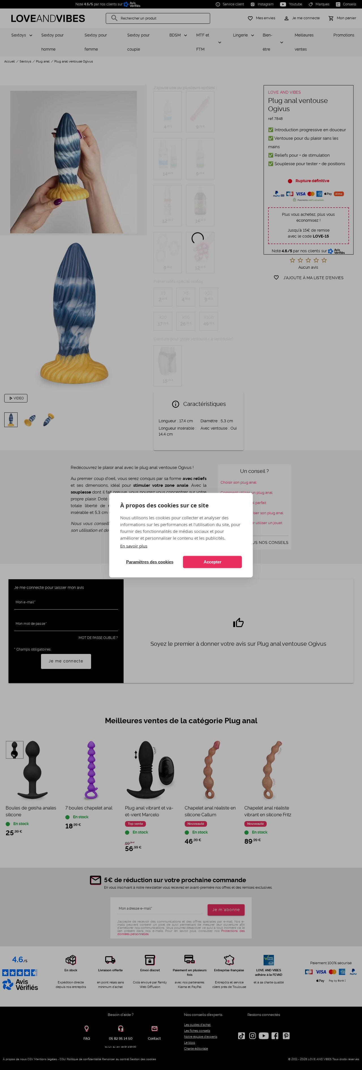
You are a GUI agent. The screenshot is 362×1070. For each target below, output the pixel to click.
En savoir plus (133, 545)
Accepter (212, 561)
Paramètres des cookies (149, 561)
